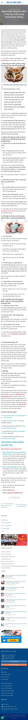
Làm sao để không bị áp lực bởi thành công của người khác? (14, 588)
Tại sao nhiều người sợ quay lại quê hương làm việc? (16, 618)
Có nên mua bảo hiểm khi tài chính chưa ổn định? (15, 606)
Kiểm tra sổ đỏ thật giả (6, 688)
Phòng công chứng (17, 716)
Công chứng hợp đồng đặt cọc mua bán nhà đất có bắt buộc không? (15, 582)
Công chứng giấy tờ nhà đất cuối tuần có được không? (15, 594)
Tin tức (18, 9)
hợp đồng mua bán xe (12, 420)
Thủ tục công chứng (6, 525)
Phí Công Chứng (5, 528)
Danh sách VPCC (5, 677)
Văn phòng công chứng (6, 683)
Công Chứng (9, 716)
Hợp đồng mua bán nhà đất (7, 690)
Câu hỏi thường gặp (12, 9)
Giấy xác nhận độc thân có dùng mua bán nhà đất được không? (7, 505)
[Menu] (2, 2)
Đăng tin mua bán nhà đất (7, 695)
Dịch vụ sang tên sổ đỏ (6, 685)
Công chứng (4, 520)
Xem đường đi (14, 661)
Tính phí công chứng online (7, 693)
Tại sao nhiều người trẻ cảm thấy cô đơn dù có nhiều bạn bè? (15, 600)
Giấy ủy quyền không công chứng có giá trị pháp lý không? (16, 576)
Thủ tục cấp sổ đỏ (5, 522)
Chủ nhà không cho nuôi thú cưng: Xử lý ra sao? (16, 624)
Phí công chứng (15, 664)
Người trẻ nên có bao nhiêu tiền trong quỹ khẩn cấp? (15, 612)
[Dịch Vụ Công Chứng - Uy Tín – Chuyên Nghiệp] (14, 2)
